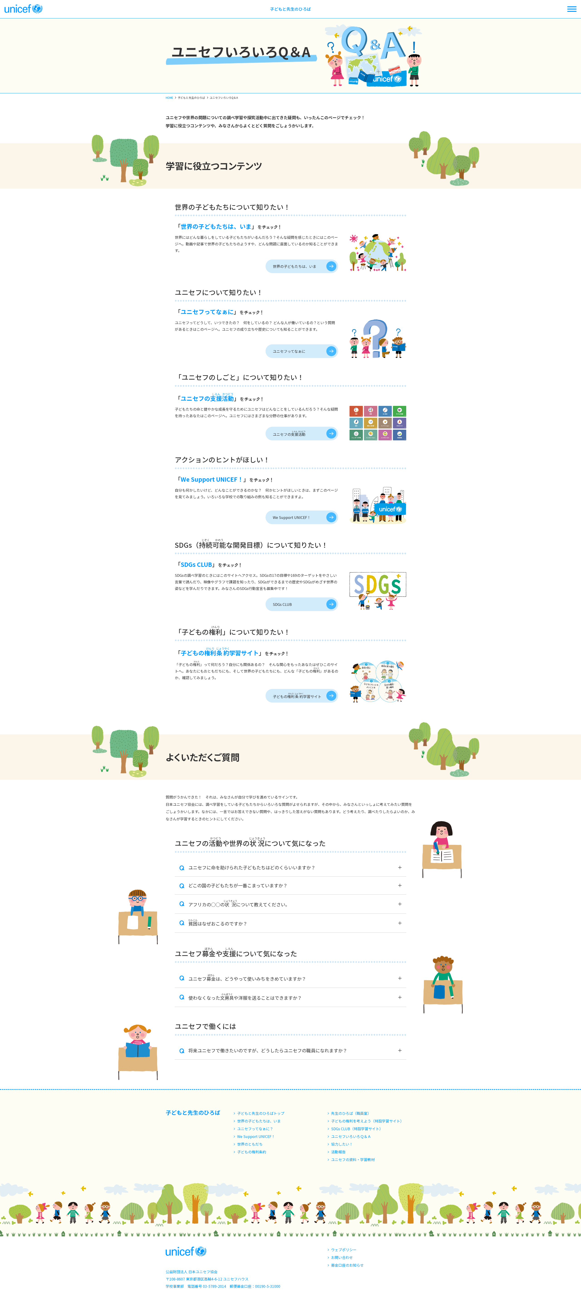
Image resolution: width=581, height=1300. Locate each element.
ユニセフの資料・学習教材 (353, 1159)
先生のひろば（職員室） (351, 1113)
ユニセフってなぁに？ (255, 1128)
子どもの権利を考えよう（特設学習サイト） (367, 1121)
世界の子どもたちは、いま (294, 266)
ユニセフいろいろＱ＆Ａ (351, 1136)
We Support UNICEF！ (292, 517)
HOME (169, 97)
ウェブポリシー (344, 1249)
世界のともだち (250, 1144)
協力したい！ (342, 1144)
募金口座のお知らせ (347, 1265)
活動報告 (338, 1151)
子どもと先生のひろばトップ (260, 1113)
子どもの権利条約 (251, 1151)
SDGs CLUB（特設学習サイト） (357, 1128)
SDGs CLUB (282, 604)
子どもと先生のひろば (290, 9)
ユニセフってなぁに (289, 351)
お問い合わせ (342, 1257)
